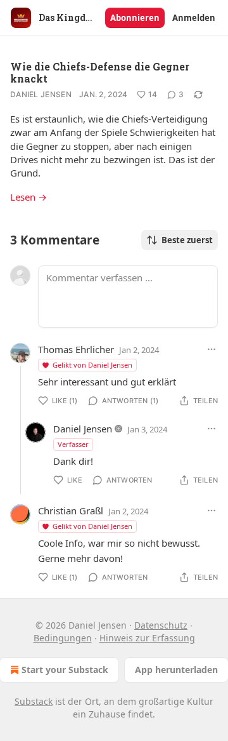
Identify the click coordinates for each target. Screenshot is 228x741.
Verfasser (73, 444)
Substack (34, 701)
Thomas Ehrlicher (76, 349)
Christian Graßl (70, 510)
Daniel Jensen (41, 94)
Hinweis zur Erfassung (147, 638)
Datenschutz (160, 625)
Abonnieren (135, 17)
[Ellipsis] (211, 349)
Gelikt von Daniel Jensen (92, 365)
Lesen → (28, 196)
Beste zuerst (187, 240)
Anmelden (193, 17)
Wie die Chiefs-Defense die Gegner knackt (99, 72)
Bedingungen (63, 638)
